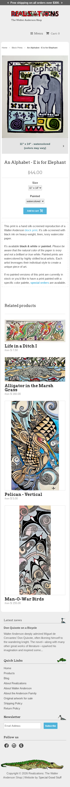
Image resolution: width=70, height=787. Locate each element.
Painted (35, 196)
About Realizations (15, 683)
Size (35, 182)
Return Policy (12, 708)
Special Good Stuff (50, 777)
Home (7, 668)
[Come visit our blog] (22, 746)
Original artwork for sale (18, 698)
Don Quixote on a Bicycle (20, 627)
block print (31, 230)
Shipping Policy (13, 703)
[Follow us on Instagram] (14, 746)
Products (9, 673)
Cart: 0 (55, 33)
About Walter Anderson (18, 688)
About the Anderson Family (20, 693)
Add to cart (33, 211)
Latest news (13, 620)
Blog (6, 678)
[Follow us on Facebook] (7, 746)
